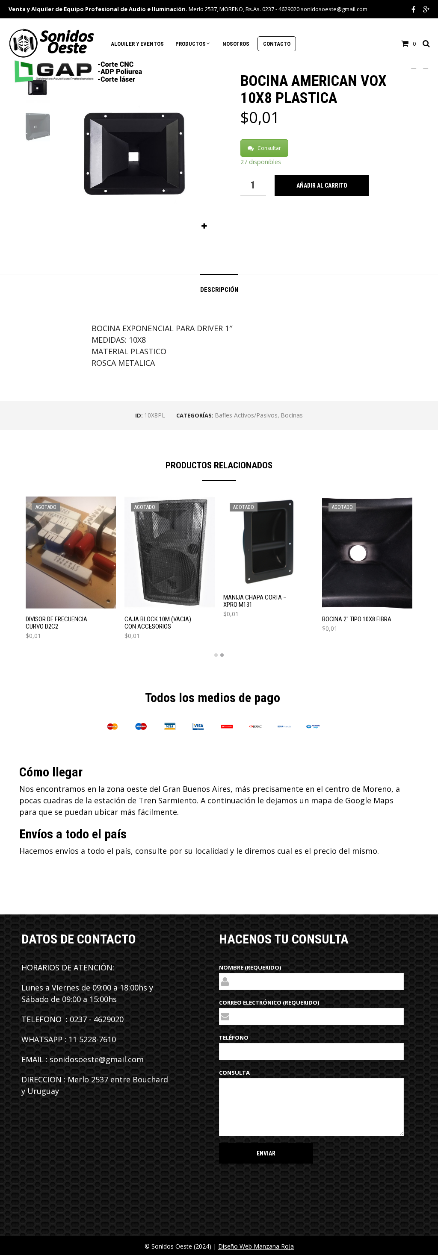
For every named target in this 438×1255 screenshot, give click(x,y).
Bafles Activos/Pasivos (246, 415)
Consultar (269, 148)
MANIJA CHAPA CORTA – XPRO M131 (255, 601)
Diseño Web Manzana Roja (256, 1246)
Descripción (219, 290)
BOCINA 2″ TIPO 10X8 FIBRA (356, 619)
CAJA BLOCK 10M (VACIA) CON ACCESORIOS (157, 623)
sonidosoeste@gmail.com (334, 9)
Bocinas (292, 415)
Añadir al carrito (321, 185)
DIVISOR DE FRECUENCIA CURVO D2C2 (56, 623)
